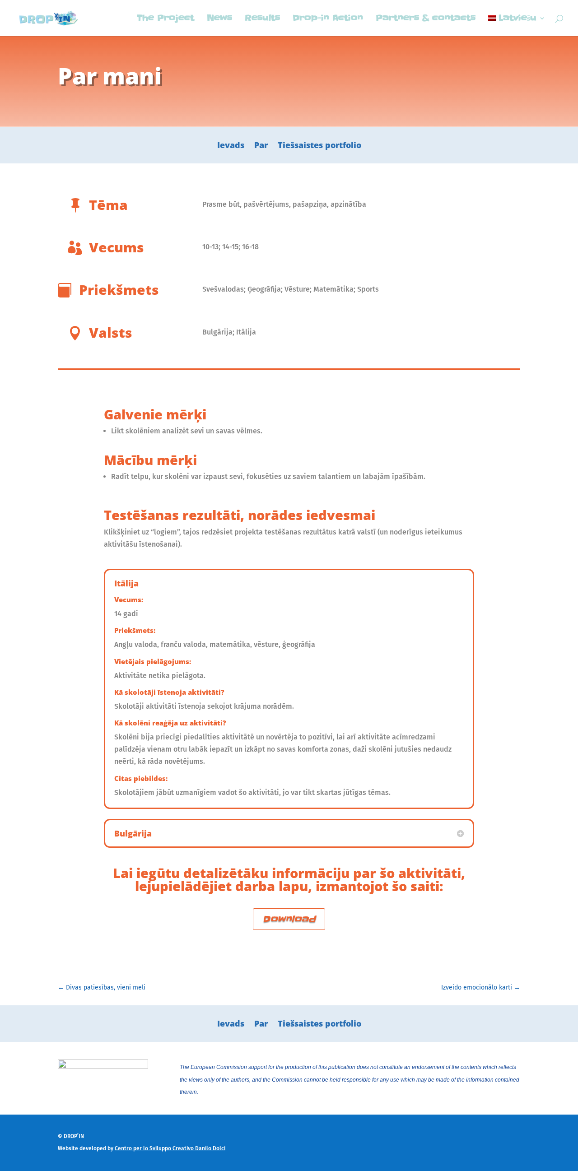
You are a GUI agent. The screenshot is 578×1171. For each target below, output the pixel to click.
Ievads (230, 146)
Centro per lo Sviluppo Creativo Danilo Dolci (170, 1148)
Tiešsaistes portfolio (319, 146)
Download (289, 919)
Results (262, 19)
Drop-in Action (328, 19)
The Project (165, 19)
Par (261, 146)
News (219, 19)
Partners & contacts (425, 19)
